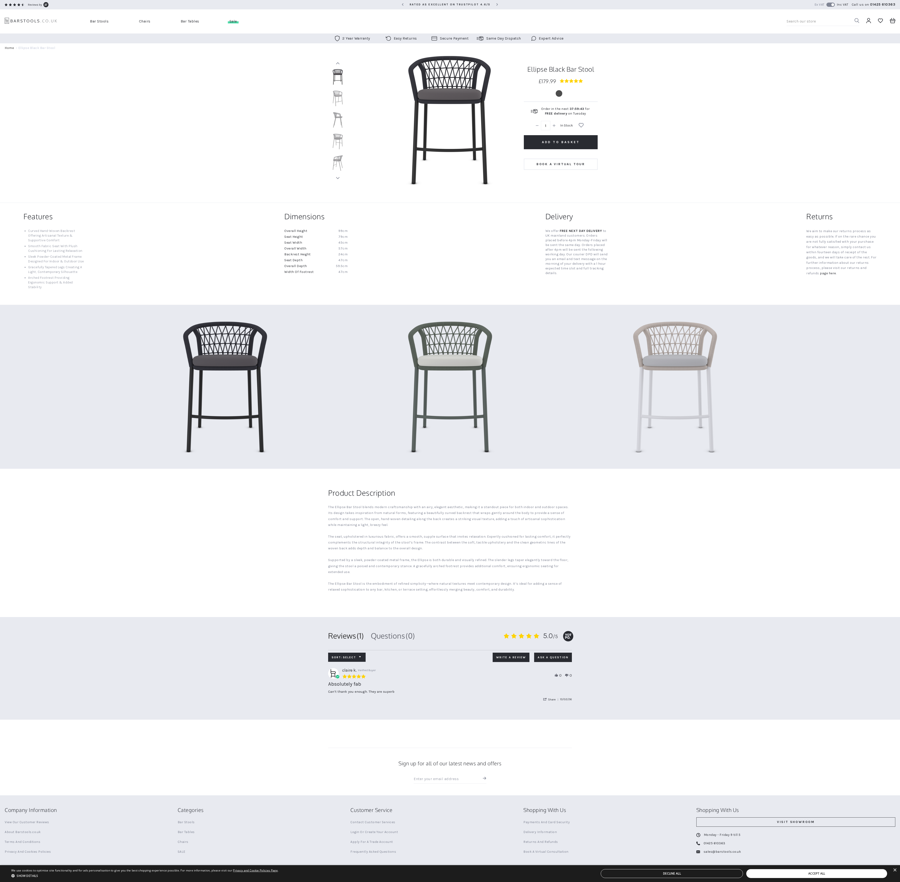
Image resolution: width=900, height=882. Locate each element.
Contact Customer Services (372, 822)
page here (828, 273)
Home (9, 48)
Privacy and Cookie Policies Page (255, 870)
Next (337, 178)
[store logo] (31, 21)
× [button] (894, 870)
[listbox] (560, 93)
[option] (559, 93)
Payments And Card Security (546, 822)
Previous (337, 63)
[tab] (346, 636)
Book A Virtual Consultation (546, 852)
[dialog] (450, 873)
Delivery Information (540, 832)
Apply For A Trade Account (371, 842)
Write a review (511, 657)
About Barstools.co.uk (23, 832)
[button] (551, 699)
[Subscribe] (483, 779)
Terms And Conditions (22, 842)
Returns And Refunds (540, 842)
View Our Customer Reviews (27, 822)
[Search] (857, 21)
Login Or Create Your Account (374, 832)
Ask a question (553, 657)
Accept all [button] (816, 873)
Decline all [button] (672, 873)
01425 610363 (882, 4)
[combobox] (823, 21)
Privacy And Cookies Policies (28, 852)
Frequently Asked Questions (373, 852)
